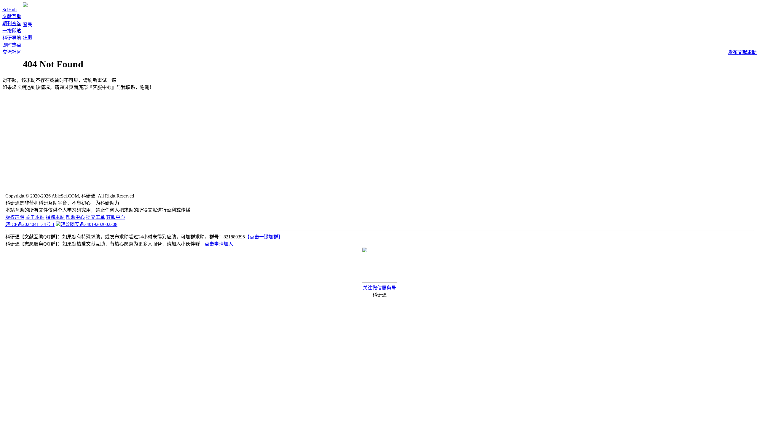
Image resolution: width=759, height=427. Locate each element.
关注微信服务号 (379, 287)
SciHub (9, 9)
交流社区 (11, 52)
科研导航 (11, 37)
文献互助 (11, 16)
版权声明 (14, 217)
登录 (27, 24)
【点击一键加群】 (264, 236)
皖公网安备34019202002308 (88, 224)
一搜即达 (11, 30)
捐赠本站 (55, 217)
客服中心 (115, 217)
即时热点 (11, 44)
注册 (27, 37)
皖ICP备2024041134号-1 (30, 224)
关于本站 (34, 217)
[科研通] (25, 5)
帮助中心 (75, 217)
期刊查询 (11, 23)
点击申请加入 (219, 243)
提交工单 (95, 217)
